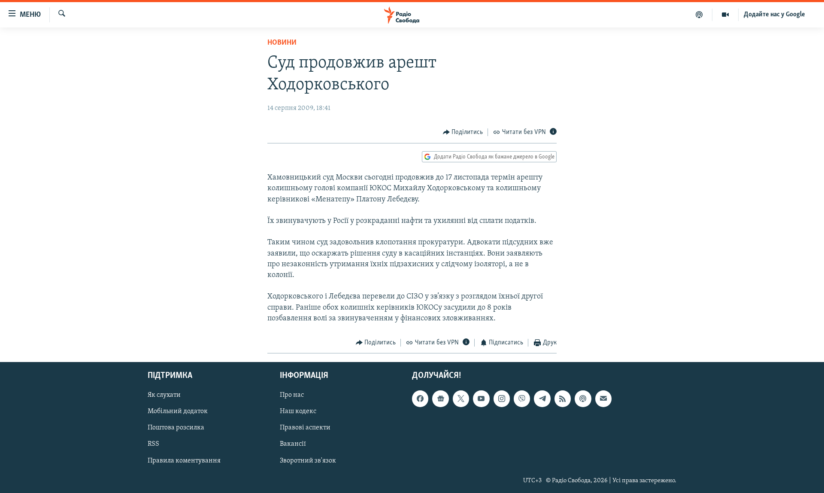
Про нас (292, 395)
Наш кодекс (298, 411)
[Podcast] (583, 399)
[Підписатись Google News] (440, 399)
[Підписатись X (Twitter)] (461, 399)
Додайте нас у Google (774, 14)
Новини (282, 43)
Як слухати (164, 395)
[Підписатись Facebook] (420, 399)
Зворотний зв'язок (308, 460)
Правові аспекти (305, 428)
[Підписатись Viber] (522, 399)
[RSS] (562, 399)
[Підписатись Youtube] (481, 399)
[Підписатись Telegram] (542, 399)
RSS (153, 444)
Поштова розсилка (176, 428)
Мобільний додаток (178, 411)
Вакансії (293, 444)
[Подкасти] (699, 15)
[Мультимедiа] (725, 15)
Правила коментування (184, 460)
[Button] (463, 132)
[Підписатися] (603, 399)
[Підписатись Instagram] (502, 399)
